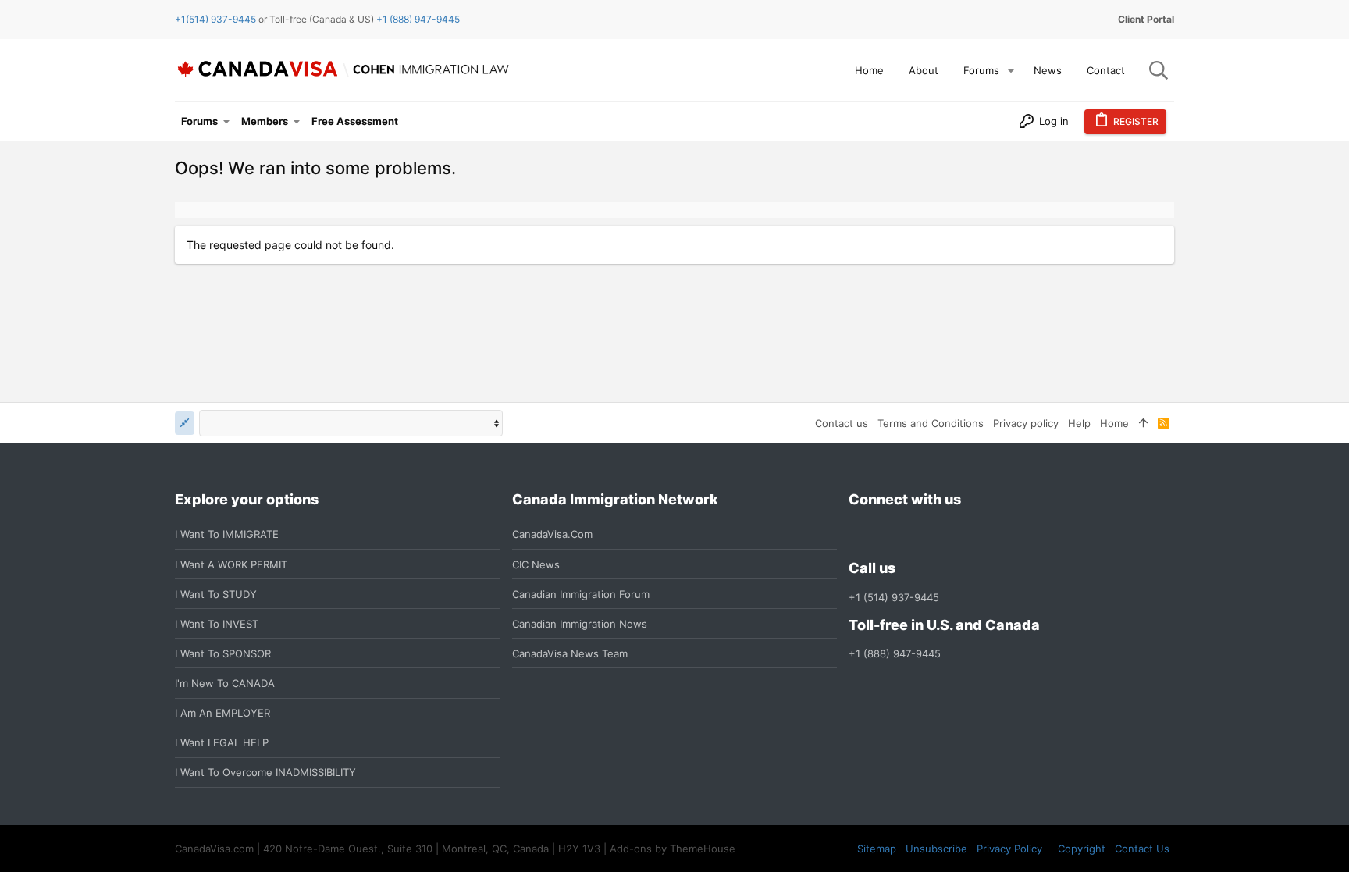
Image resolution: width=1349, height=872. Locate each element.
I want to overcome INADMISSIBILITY (265, 772)
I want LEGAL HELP (222, 742)
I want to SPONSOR (223, 653)
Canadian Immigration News (579, 624)
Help (1079, 423)
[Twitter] (942, 534)
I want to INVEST (216, 624)
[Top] (1143, 423)
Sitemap (876, 848)
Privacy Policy (1009, 848)
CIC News (536, 564)
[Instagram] (886, 534)
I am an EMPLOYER (222, 712)
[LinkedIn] (914, 534)
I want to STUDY (216, 594)
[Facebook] (858, 534)
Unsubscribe (936, 848)
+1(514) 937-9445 (215, 19)
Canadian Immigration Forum (581, 594)
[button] (1011, 70)
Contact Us (1142, 848)
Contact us (841, 423)
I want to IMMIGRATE (227, 534)
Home (1114, 423)
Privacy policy (1026, 423)
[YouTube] (970, 534)
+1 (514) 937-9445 (894, 597)
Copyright (1081, 848)
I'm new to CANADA (225, 683)
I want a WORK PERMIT (231, 564)
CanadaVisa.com (552, 534)
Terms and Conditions (930, 423)
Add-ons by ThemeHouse (672, 848)
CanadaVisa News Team (570, 653)
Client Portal (1146, 19)
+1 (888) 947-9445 (418, 19)
